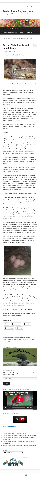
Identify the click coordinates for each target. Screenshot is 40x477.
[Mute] (31, 407)
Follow (6, 383)
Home (5, 29)
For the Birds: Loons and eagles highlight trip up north (19, 445)
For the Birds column (24, 337)
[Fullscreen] (34, 407)
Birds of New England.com (18, 11)
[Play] (6, 407)
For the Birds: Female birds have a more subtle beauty (19, 435)
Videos (21, 32)
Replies (13, 341)
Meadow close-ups (30, 29)
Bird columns (18, 29)
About (11, 29)
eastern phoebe (7, 339)
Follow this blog (8, 370)
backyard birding (13, 337)
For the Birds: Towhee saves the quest (14, 433)
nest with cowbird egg (18, 339)
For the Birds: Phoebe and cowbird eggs (16, 47)
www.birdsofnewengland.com (16, 305)
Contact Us (29, 32)
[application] (20, 400)
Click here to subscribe (9, 426)
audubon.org (18, 208)
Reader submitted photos (10, 32)
